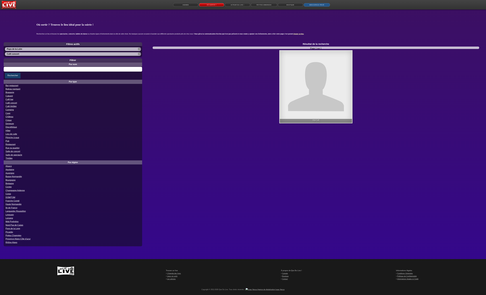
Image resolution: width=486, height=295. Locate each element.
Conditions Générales (405, 273)
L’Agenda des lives (174, 273)
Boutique (285, 276)
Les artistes (171, 279)
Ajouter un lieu (298, 34)
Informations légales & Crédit (407, 279)
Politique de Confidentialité (407, 276)
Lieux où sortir (172, 276)
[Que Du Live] (8, 4)
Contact (285, 279)
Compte (285, 273)
